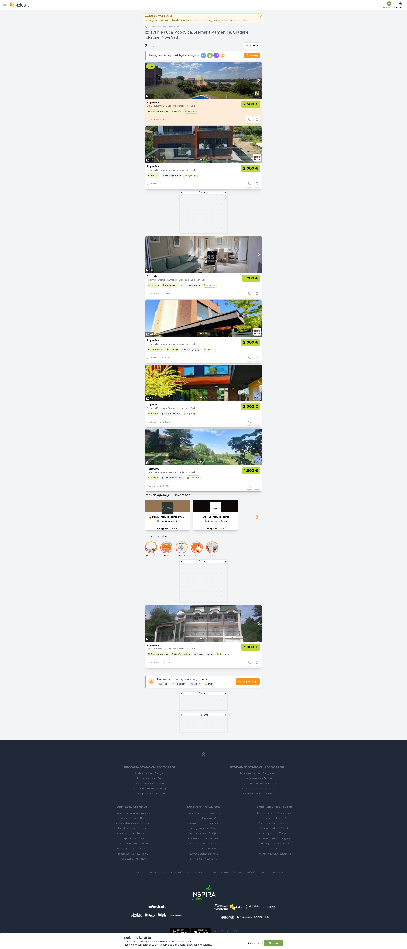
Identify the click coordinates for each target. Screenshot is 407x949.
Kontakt (153, 872)
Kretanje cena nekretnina (275, 843)
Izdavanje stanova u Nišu (203, 818)
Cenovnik (200, 872)
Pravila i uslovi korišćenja (225, 872)
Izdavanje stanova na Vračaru (257, 788)
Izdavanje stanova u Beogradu (257, 773)
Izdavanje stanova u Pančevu (203, 843)
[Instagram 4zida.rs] (221, 931)
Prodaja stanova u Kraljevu (132, 858)
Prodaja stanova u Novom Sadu (132, 813)
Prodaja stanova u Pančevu (132, 848)
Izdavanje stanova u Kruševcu (203, 838)
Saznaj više (253, 943)
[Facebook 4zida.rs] (215, 931)
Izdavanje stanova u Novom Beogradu (257, 783)
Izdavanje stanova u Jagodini (204, 848)
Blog (127, 872)
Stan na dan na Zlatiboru (203, 858)
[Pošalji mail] (234, 931)
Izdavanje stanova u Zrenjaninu (203, 833)
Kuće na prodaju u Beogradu (275, 838)
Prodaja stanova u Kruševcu (132, 843)
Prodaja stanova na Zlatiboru (132, 853)
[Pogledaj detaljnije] (203, 80)
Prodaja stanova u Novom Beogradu (150, 788)
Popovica (174, 27)
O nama (139, 872)
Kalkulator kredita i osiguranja (275, 853)
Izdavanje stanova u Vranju (203, 853)
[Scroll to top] (203, 754)
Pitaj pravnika (274, 848)
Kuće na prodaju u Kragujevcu (274, 823)
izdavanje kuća (158, 27)
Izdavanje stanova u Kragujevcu (203, 823)
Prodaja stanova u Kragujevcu (132, 823)
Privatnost (276, 872)
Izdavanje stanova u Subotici (203, 828)
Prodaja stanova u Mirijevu (150, 793)
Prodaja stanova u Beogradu (150, 773)
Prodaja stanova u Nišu (132, 818)
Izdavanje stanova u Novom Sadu (203, 813)
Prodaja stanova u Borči (150, 778)
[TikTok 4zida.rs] (228, 931)
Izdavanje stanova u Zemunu (257, 778)
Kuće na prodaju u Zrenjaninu (275, 833)
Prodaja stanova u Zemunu (150, 783)
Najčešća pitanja (255, 872)
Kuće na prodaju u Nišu (275, 818)
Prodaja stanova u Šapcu (132, 838)
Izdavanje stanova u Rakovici (257, 793)
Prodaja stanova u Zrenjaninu (132, 833)
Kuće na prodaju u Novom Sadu (274, 813)
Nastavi (273, 943)
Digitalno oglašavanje (176, 872)
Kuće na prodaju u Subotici (275, 828)
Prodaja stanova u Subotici (132, 828)
